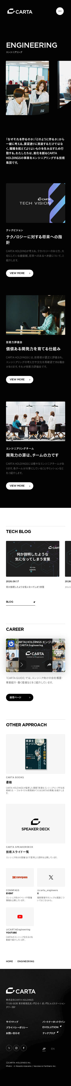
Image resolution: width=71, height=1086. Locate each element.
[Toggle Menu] (60, 11)
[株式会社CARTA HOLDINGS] (20, 11)
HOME (9, 961)
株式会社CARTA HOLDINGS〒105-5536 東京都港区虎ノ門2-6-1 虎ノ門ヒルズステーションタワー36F (35, 1003)
